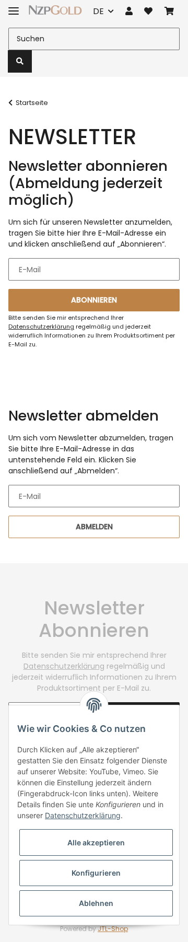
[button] (129, 11)
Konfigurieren (96, 872)
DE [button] (98, 11)
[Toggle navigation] (13, 6)
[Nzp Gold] (55, 9)
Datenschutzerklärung (41, 326)
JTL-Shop (113, 928)
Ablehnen (96, 903)
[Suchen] (20, 61)
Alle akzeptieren (96, 842)
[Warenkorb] (169, 11)
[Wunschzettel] (148, 11)
